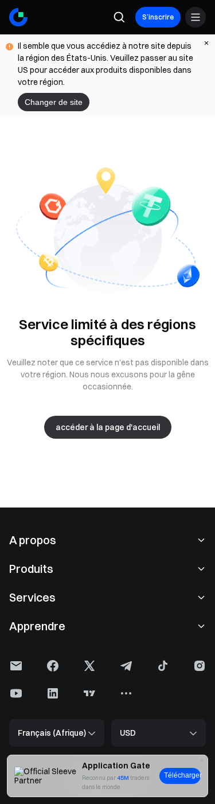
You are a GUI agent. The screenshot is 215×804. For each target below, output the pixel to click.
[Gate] (18, 17)
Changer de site (54, 102)
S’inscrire (158, 17)
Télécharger (182, 775)
